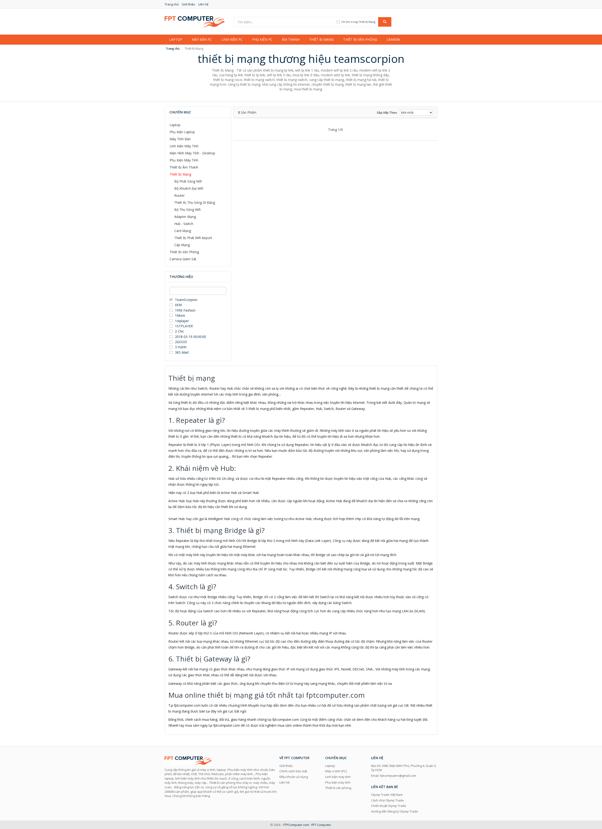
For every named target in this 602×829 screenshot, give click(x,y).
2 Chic (179, 331)
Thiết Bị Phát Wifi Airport (193, 238)
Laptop (175, 39)
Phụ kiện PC (262, 39)
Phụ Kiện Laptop (182, 132)
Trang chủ (172, 4)
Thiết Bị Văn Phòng (184, 252)
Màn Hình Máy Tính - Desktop (192, 153)
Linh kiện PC (232, 39)
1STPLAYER (184, 326)
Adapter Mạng (185, 216)
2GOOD (181, 342)
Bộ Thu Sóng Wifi (187, 209)
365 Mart (182, 352)
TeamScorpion (186, 299)
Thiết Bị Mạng (180, 174)
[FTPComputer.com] (195, 21)
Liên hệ (203, 4)
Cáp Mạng (182, 245)
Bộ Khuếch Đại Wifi (188, 188)
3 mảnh (180, 347)
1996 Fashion (185, 310)
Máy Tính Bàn (180, 139)
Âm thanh (291, 39)
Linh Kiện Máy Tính (184, 146)
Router (179, 195)
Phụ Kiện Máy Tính (184, 160)
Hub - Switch (183, 223)
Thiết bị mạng (321, 39)
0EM (178, 305)
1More (180, 315)
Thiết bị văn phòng (360, 39)
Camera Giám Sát (183, 259)
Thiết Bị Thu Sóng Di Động (194, 202)
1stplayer (182, 321)
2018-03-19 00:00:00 (190, 336)
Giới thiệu (188, 4)
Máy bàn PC (202, 39)
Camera (393, 39)
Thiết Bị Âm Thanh (184, 167)
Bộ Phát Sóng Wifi (188, 181)
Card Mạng (182, 230)
